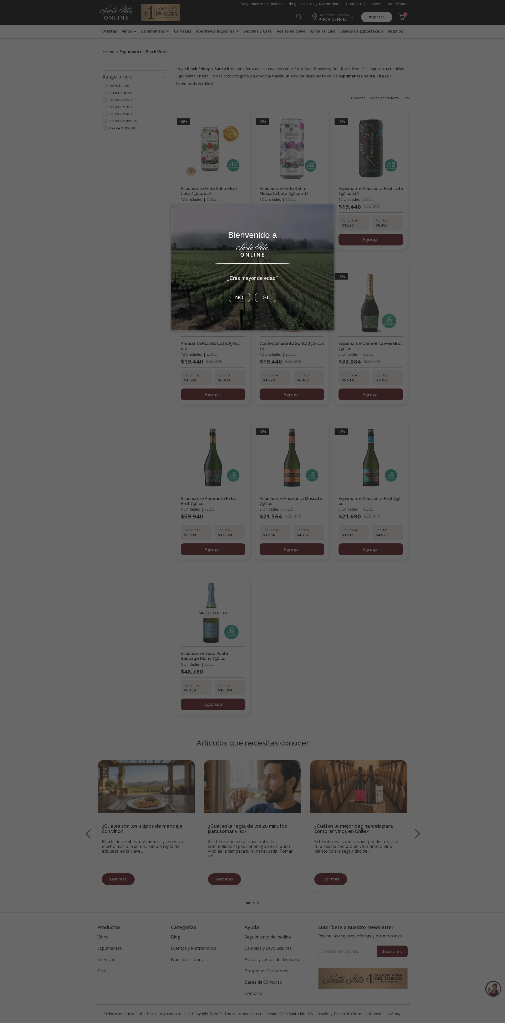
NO (239, 297)
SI (265, 297)
